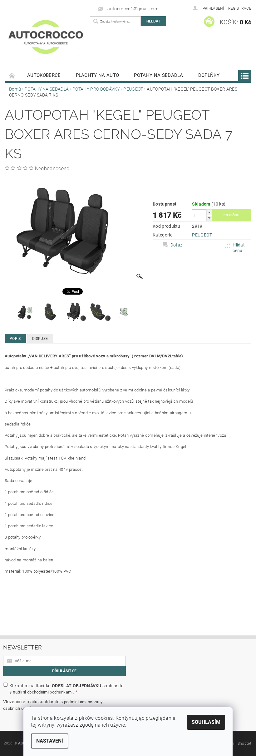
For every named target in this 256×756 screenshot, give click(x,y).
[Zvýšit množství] (209, 212)
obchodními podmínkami (50, 692)
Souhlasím (206, 722)
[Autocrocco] (46, 42)
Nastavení (49, 741)
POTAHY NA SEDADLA (158, 75)
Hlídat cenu (239, 247)
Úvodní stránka (12, 75)
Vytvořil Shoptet (237, 743)
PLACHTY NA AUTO (97, 75)
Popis (15, 338)
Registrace (239, 8)
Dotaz (176, 244)
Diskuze (40, 338)
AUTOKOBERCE (44, 75)
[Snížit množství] (209, 218)
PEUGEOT (202, 234)
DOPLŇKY (208, 75)
